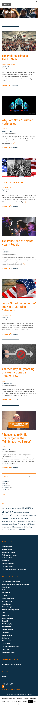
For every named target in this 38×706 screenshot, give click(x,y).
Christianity (7, 511)
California (4, 481)
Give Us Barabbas (12, 182)
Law (7, 524)
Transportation (6, 530)
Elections (27, 515)
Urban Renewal (29, 530)
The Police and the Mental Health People (18, 242)
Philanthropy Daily (7, 629)
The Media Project (7, 566)
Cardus (4, 590)
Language (4, 524)
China (32, 508)
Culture (4, 64)
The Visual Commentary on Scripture (14, 569)
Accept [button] (30, 701)
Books (5, 508)
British (9, 508)
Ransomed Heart (7, 635)
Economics (5, 485)
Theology (29, 527)
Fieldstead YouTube (8, 558)
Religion (13, 64)
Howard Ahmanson (11, 69)
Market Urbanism (7, 618)
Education (22, 515)
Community (16, 512)
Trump (16, 530)
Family (13, 518)
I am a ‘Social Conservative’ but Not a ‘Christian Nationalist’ (19, 306)
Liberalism (11, 524)
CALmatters (6, 587)
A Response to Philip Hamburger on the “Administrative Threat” (16, 438)
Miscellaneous (5, 487)
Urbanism (21, 529)
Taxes (23, 527)
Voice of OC (5, 649)
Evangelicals (7, 518)
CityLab (4, 595)
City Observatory (7, 601)
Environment (33, 515)
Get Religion (5, 561)
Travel (12, 530)
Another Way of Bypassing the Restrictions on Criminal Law (18, 372)
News (29, 524)
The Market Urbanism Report (11, 646)
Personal (4, 527)
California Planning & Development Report (15, 584)
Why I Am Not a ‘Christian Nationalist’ (17, 121)
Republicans (13, 527)
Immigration (19, 521)
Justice (28, 521)
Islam (23, 521)
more (4, 494)
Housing (13, 521)
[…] (9, 81)
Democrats (6, 515)
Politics (8, 64)
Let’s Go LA (5, 615)
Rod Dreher (5, 638)
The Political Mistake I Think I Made (15, 57)
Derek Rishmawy (7, 604)
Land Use (33, 521)
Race (8, 527)
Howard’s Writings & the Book (11, 664)
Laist (3, 612)
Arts (3, 508)
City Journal (6, 593)
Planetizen (5, 632)
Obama (33, 524)
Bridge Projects (7, 549)
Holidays (8, 521)
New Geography (7, 624)
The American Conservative (11, 581)
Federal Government (22, 518)
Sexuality (19, 527)
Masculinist (5, 621)
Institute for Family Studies (10, 610)
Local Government (19, 524)
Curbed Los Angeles (8, 598)
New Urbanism (6, 627)
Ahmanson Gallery (7, 546)
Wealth (33, 530)
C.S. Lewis (19, 508)
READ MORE (5, 85)
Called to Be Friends (8, 552)
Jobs (25, 521)
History (4, 521)
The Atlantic (6, 644)
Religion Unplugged (8, 563)
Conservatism (24, 512)
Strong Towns (6, 641)
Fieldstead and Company (10, 555)
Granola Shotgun (7, 607)
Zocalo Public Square (8, 652)
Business (14, 508)
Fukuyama (31, 518)
